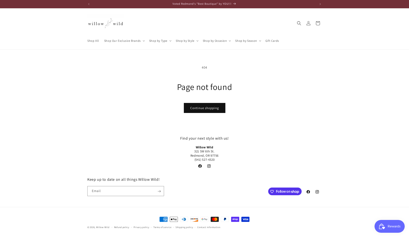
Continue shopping (204, 108)
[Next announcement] (320, 4)
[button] (124, 40)
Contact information (208, 226)
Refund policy (121, 226)
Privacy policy (141, 226)
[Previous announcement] (89, 4)
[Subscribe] (159, 191)
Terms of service (162, 226)
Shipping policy (184, 226)
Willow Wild (102, 227)
